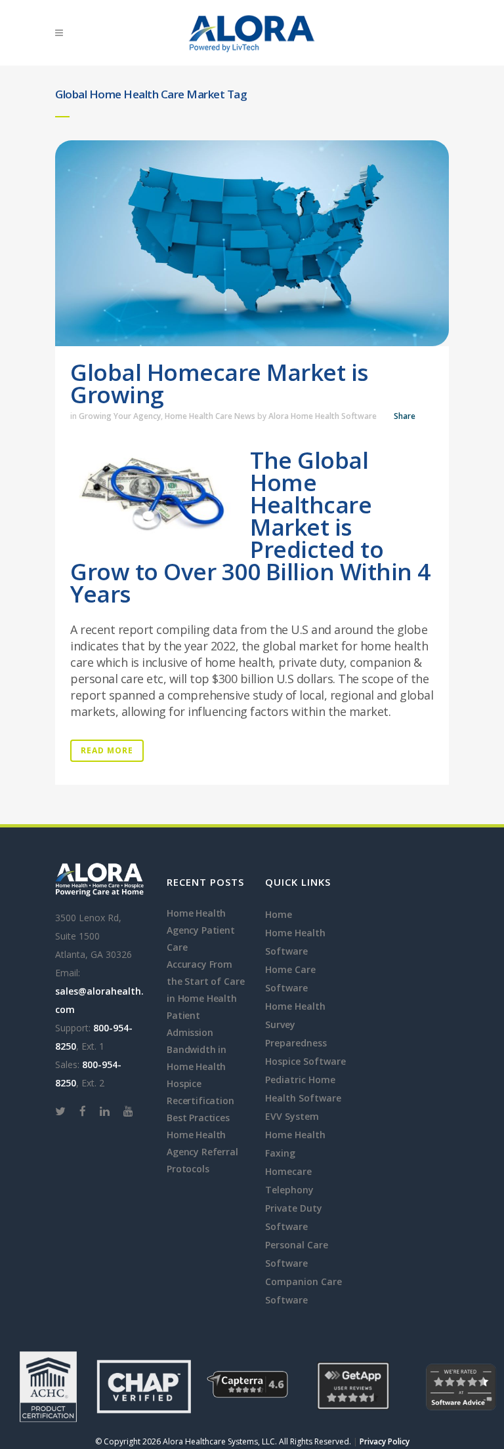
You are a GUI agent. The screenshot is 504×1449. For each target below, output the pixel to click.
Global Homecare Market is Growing (219, 383)
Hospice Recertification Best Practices (200, 1100)
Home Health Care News (210, 416)
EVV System (292, 1116)
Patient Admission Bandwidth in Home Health (196, 1041)
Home (278, 914)
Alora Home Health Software (322, 416)
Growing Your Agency (120, 416)
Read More (107, 750)
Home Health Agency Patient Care (201, 930)
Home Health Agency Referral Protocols (202, 1151)
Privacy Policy (385, 1441)
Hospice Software (305, 1061)
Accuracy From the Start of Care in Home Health (205, 981)
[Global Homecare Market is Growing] (252, 243)
